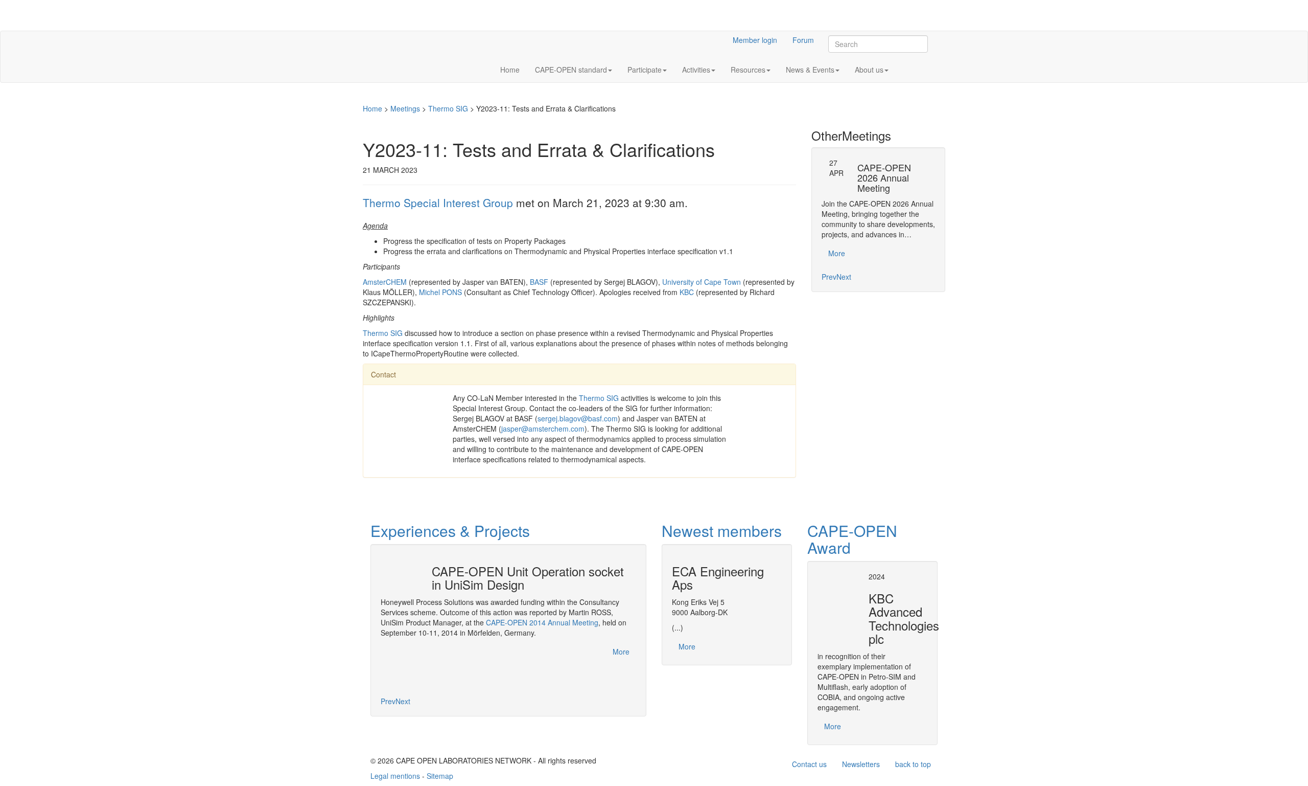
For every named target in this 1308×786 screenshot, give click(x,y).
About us (869, 69)
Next (843, 277)
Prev (829, 277)
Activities (696, 69)
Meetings (405, 108)
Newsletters (861, 764)
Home (510, 69)
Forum (803, 40)
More (836, 253)
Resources (748, 69)
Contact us (809, 764)
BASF (539, 282)
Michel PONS (440, 292)
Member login (755, 40)
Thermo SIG (448, 108)
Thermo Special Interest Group (438, 202)
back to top (913, 764)
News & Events (810, 69)
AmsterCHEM (385, 282)
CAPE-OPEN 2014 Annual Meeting (542, 622)
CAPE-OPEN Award (852, 539)
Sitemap (440, 776)
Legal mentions (395, 776)
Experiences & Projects (450, 531)
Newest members (722, 531)
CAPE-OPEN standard (571, 69)
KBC (687, 292)
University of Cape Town (701, 282)
